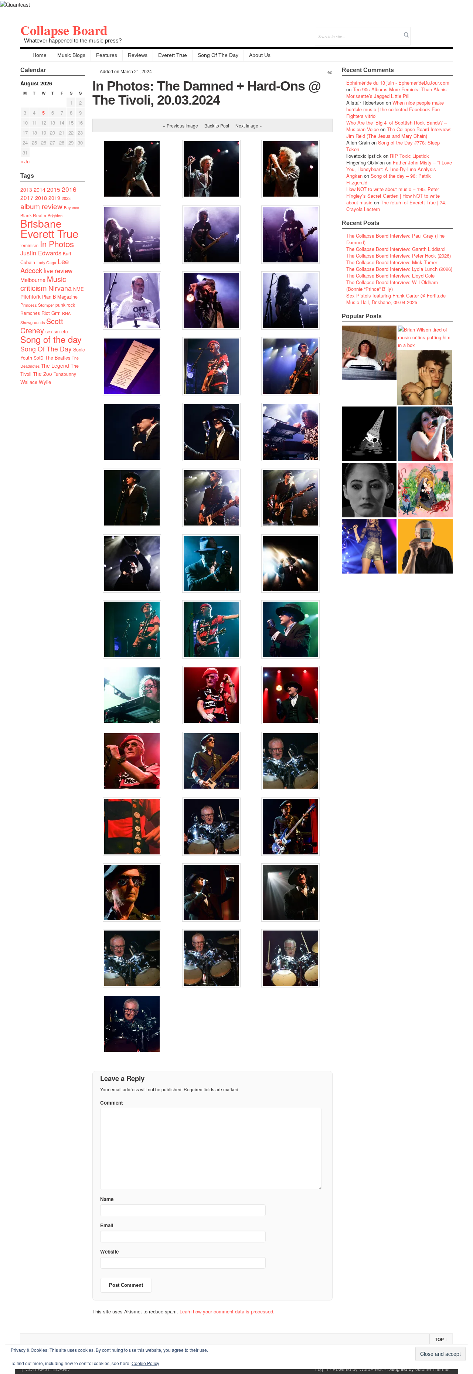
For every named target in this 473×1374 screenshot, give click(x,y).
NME (78, 288)
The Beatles (57, 357)
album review (41, 206)
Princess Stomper (37, 305)
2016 (69, 189)
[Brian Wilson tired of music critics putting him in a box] (425, 337)
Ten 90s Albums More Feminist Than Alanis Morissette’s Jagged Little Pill (396, 92)
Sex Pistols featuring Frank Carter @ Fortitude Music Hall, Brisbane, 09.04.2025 (396, 299)
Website (109, 1251)
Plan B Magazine (60, 296)
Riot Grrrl (51, 312)
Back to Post (216, 125)
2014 (39, 189)
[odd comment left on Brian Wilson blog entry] (369, 353)
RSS (447, 31)
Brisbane (41, 223)
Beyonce (71, 207)
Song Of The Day (218, 55)
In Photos (57, 243)
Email (437, 31)
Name (106, 1199)
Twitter (417, 31)
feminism (29, 245)
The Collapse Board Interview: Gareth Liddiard (395, 248)
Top (441, 1339)
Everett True (172, 55)
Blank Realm (33, 215)
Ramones (30, 313)
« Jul (25, 161)
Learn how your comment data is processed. (227, 1311)
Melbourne (32, 279)
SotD (39, 357)
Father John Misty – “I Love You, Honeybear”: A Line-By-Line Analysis (399, 166)
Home (40, 55)
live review (58, 270)
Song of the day (51, 339)
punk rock (65, 305)
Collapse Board (64, 30)
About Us (259, 55)
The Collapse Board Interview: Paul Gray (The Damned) (395, 239)
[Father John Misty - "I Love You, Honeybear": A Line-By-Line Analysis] (425, 490)
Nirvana (60, 288)
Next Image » (248, 125)
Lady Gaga (46, 262)
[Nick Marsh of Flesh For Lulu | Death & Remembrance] (424, 377)
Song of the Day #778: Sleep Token (393, 146)
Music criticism (43, 283)
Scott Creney (41, 326)
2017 (27, 197)
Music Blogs (71, 55)
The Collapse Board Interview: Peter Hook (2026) (398, 255)
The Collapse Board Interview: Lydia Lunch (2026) (399, 268)
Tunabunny (65, 374)
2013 (26, 189)
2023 (66, 198)
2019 (54, 197)
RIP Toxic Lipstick (409, 155)
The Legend (55, 365)
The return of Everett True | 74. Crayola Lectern (396, 205)
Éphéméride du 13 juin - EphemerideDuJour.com (397, 82)
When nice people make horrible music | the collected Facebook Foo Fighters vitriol (395, 109)
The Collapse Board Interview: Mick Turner (391, 262)
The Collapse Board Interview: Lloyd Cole (390, 275)
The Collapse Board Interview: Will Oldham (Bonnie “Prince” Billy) (392, 285)
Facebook (427, 31)
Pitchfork (30, 296)
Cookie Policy (145, 1363)
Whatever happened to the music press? (73, 40)
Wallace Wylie (35, 381)
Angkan (354, 175)
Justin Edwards (40, 252)
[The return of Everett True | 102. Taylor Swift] (369, 546)
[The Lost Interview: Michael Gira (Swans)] (425, 546)
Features (106, 55)
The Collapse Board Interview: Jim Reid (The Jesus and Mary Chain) (398, 132)
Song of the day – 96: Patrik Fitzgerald (388, 179)
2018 (41, 197)
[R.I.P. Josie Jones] (369, 490)
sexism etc (56, 331)
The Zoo (42, 373)
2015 (53, 189)
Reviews (137, 55)
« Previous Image (180, 125)
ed (330, 72)
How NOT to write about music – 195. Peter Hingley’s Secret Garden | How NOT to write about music (393, 196)
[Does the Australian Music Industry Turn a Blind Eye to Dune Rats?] (369, 434)
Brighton (55, 215)
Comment (111, 1102)
